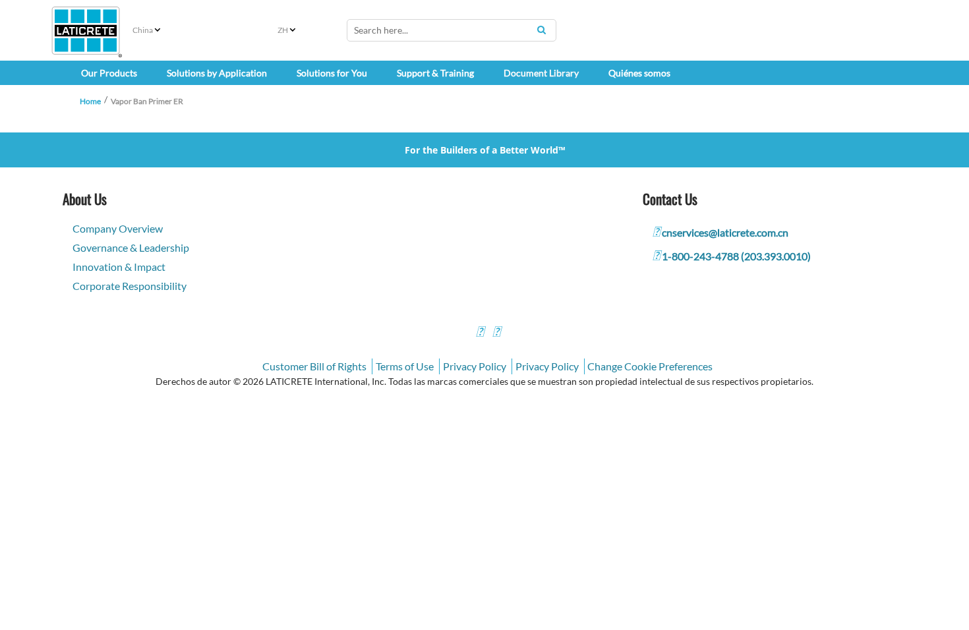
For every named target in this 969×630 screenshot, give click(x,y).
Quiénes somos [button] (639, 72)
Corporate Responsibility (130, 285)
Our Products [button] (109, 72)
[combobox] (451, 30)
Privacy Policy (474, 366)
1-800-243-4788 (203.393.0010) (736, 256)
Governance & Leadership (131, 247)
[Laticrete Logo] (85, 30)
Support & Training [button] (435, 72)
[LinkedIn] (480, 333)
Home (90, 101)
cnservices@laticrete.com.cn (725, 232)
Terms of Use (405, 366)
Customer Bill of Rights (314, 366)
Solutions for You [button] (332, 72)
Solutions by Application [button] (217, 72)
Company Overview (118, 228)
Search (541, 29)
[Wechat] (496, 333)
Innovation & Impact (119, 266)
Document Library (541, 72)
